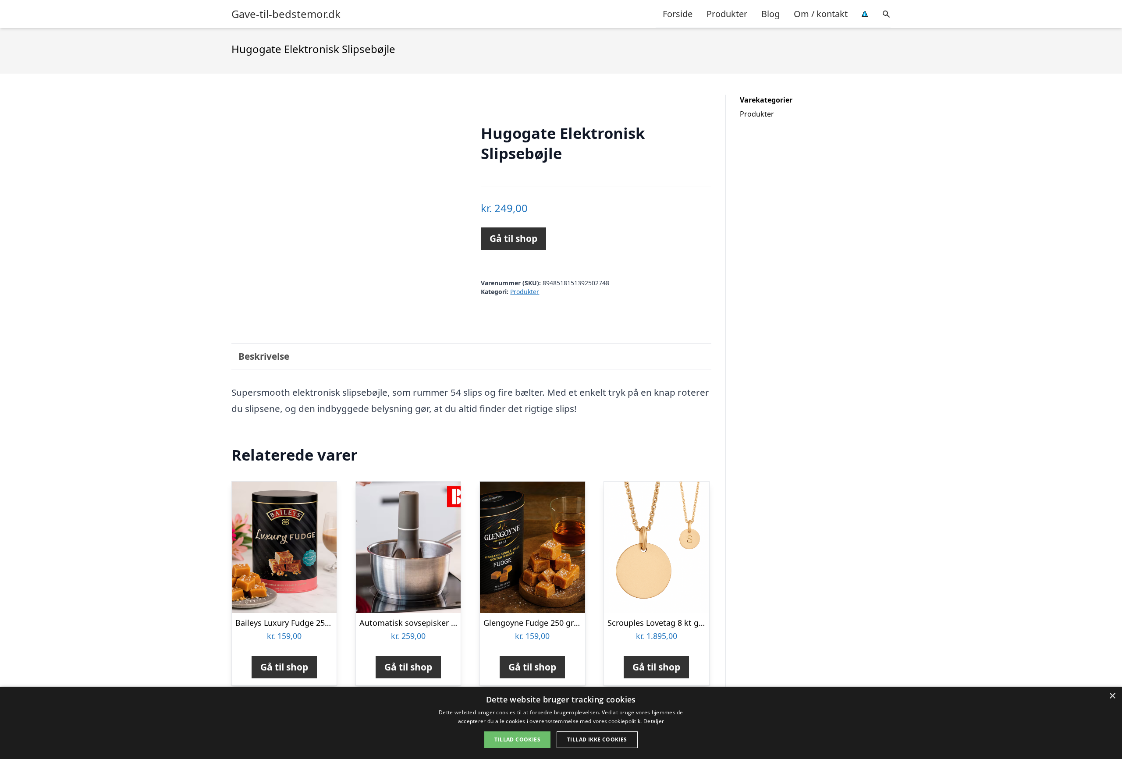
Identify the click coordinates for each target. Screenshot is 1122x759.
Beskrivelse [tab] (263, 356)
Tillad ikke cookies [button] (597, 739)
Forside (677, 14)
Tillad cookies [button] (517, 739)
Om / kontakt (821, 14)
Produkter (727, 14)
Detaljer (653, 721)
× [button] (1112, 696)
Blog (770, 14)
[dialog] (561, 723)
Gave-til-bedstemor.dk (286, 14)
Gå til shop (513, 238)
